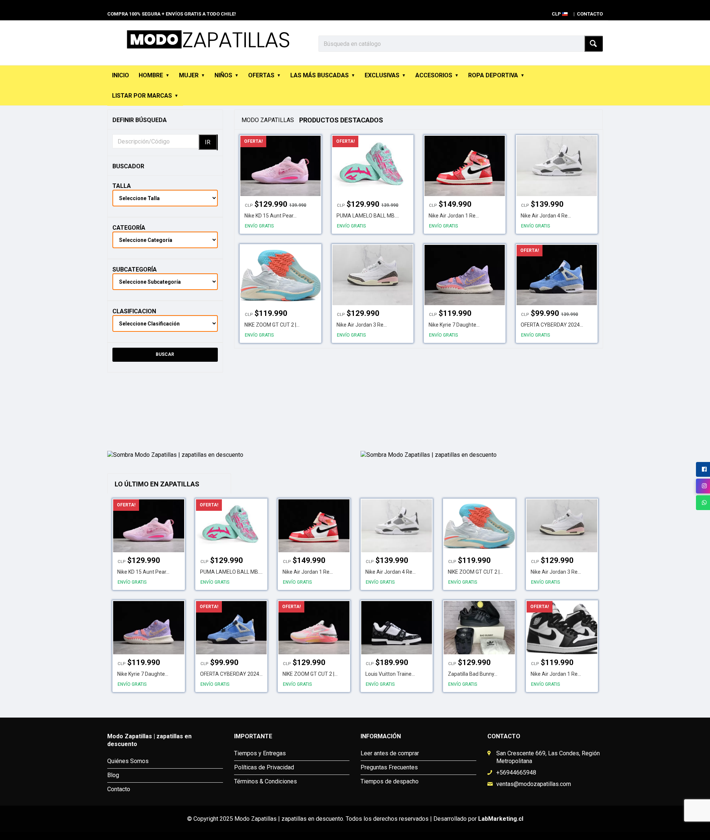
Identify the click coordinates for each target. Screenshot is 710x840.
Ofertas (261, 75)
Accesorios (433, 75)
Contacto (590, 14)
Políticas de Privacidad (264, 767)
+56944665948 (516, 772)
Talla (121, 185)
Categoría (128, 227)
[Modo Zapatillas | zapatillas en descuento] (228, 412)
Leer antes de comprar (390, 753)
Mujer (189, 75)
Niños (223, 75)
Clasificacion (134, 311)
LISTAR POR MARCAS (142, 95)
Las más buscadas (319, 75)
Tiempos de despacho (390, 781)
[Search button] (593, 44)
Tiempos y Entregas (260, 753)
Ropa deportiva (493, 75)
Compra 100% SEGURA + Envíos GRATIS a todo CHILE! (171, 14)
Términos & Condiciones (265, 781)
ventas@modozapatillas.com (533, 783)
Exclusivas (382, 75)
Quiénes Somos (128, 761)
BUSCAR (165, 354)
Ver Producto (279, 162)
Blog (113, 775)
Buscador (128, 166)
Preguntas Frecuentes (389, 767)
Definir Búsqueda (139, 120)
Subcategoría (134, 269)
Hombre (151, 75)
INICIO (120, 75)
